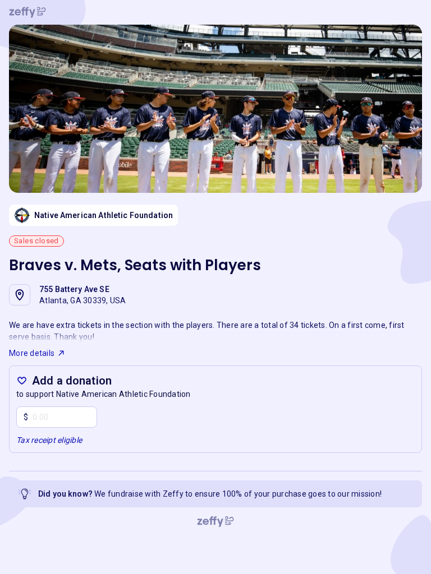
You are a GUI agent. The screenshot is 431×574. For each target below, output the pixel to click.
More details (31, 353)
